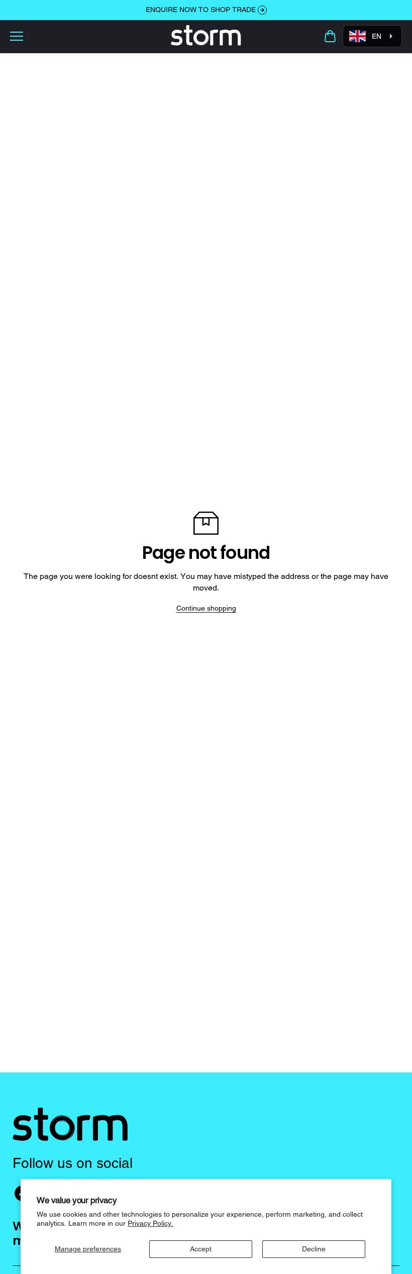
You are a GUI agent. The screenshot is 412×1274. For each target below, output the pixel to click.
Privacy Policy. (150, 1223)
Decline (314, 1249)
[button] (330, 36)
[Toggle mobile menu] (88, 36)
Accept (201, 1249)
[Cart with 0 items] (330, 36)
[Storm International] (206, 36)
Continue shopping (206, 608)
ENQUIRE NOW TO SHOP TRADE (201, 10)
